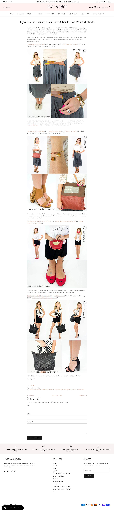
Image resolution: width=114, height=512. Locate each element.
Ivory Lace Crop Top (55, 131)
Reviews (55, 479)
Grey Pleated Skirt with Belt (35, 44)
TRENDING (20, 14)
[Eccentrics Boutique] (57, 7)
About (54, 463)
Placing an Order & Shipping (61, 473)
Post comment (34, 437)
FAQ (54, 492)
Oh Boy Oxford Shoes (70, 44)
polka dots (74, 389)
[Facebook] (4, 1)
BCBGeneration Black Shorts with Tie (38, 221)
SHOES (40, 14)
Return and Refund (58, 476)
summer (28, 391)
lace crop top (61, 389)
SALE (82, 14)
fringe (56, 389)
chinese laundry (45, 389)
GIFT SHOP (61, 14)
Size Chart (56, 471)
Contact (55, 465)
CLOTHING (31, 14)
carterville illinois (37, 389)
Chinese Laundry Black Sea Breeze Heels (44, 298)
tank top (32, 391)
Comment (30, 422)
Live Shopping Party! (101, 1)
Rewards (55, 468)
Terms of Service (58, 481)
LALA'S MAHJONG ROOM (95, 14)
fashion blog (51, 389)
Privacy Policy (57, 484)
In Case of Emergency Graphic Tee (64, 221)
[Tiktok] (11, 1)
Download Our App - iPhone (61, 486)
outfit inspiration (67, 389)
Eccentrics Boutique (13, 504)
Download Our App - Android (61, 489)
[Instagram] (6, 1)
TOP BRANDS (73, 14)
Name (29, 405)
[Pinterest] (8, 1)
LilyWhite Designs (32, 125)
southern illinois (80, 389)
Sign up (88, 476)
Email (28, 413)
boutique (31, 389)
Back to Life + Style (57, 395)
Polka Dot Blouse (59, 296)
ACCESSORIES (50, 14)
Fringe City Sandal (71, 131)
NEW (11, 14)
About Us (109, 1)
